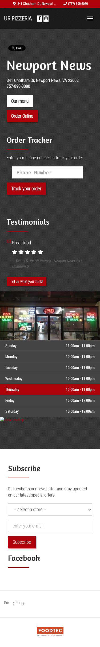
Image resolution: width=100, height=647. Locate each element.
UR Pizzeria (18, 18)
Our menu (20, 101)
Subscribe (22, 542)
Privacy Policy (14, 603)
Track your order (26, 188)
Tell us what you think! (26, 281)
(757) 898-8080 (78, 4)
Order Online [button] (22, 116)
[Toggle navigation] (90, 18)
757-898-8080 (18, 86)
